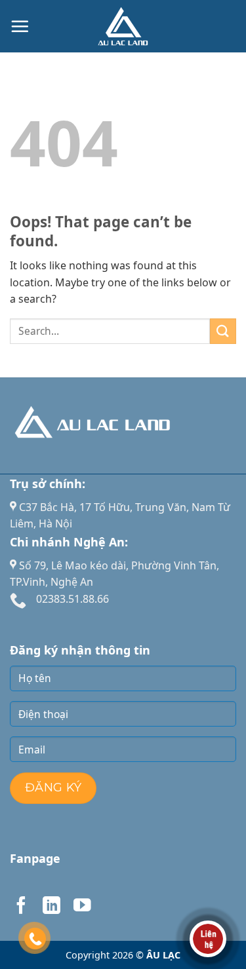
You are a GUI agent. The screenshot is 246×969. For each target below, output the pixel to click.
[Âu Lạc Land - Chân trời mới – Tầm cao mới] (123, 26)
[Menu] (20, 26)
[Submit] (223, 331)
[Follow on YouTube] (82, 907)
